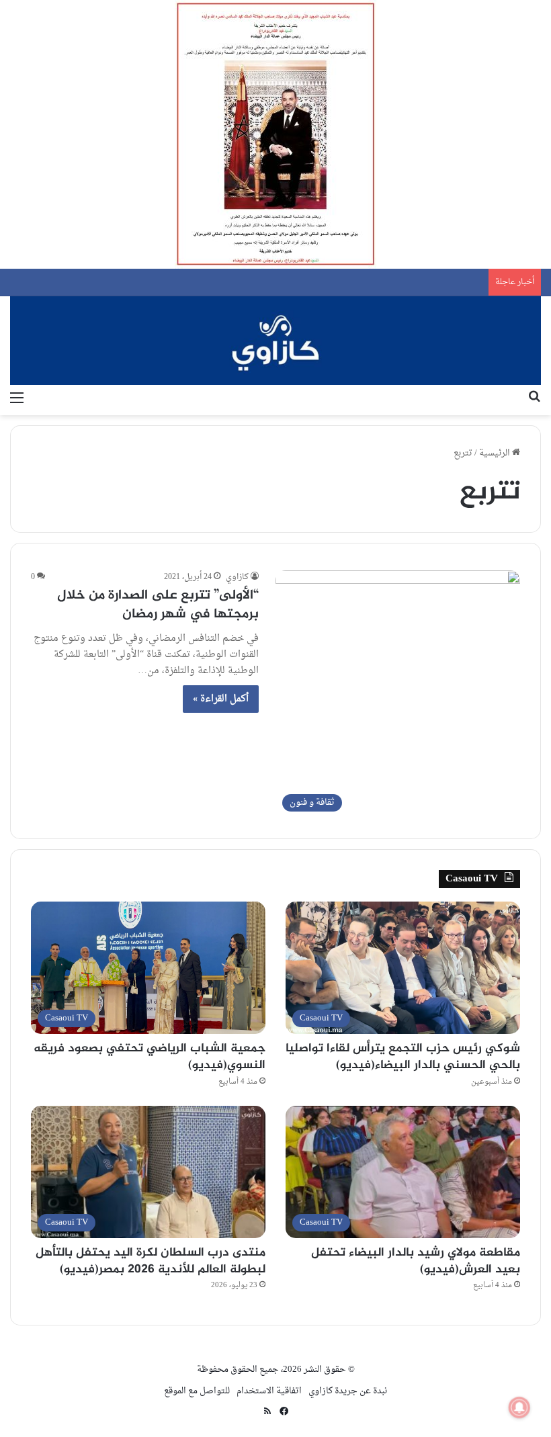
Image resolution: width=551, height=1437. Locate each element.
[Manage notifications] (519, 1407)
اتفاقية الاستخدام (269, 1391)
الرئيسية (495, 453)
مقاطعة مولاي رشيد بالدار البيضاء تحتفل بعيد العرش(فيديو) (415, 1261)
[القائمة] (17, 398)
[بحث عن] (534, 398)
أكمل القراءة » (221, 699)
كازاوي (237, 577)
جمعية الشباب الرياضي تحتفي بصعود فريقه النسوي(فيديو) (149, 1057)
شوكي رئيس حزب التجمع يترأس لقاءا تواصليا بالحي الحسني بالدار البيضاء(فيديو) (403, 1057)
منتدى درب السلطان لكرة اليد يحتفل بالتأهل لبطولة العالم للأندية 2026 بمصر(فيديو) (150, 1261)
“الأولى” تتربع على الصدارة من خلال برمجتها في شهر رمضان (158, 604)
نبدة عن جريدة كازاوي (347, 1391)
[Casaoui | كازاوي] (275, 340)
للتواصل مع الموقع (197, 1391)
